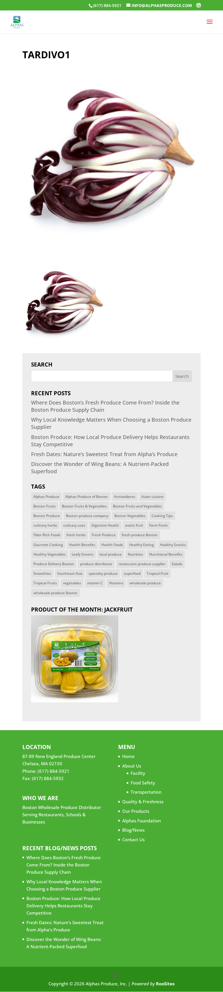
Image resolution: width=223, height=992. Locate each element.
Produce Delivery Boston (53, 563)
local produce (111, 554)
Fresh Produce (104, 534)
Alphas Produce (46, 496)
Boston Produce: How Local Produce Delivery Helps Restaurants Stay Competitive (63, 905)
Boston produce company (87, 515)
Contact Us (133, 839)
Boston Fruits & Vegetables (84, 506)
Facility (138, 773)
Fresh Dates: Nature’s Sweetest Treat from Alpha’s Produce (104, 454)
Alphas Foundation (141, 821)
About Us (131, 766)
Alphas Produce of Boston (86, 496)
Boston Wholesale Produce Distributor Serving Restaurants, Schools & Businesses (61, 814)
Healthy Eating (141, 544)
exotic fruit (134, 525)
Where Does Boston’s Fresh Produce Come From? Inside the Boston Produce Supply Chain (63, 865)
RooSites (165, 983)
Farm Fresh (158, 525)
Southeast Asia (69, 573)
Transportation (146, 792)
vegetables (72, 583)
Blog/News (133, 830)
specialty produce (103, 573)
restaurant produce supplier (142, 563)
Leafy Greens (82, 554)
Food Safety (143, 783)
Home (128, 756)
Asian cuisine (152, 496)
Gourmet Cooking (48, 544)
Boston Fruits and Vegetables (137, 506)
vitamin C (95, 583)
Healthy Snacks (173, 544)
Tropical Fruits (45, 583)
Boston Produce (46, 515)
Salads (177, 563)
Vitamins (116, 583)
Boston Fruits (44, 506)
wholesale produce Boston (55, 592)
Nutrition (135, 554)
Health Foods (112, 544)
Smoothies (42, 573)
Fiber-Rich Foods (46, 534)
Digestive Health (105, 525)
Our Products (135, 811)
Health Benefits (82, 544)
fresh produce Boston (140, 534)
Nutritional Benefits (165, 554)
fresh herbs (76, 534)
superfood (132, 573)
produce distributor (96, 563)
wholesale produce (145, 583)
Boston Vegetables (129, 515)
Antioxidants (124, 496)
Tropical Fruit (157, 573)
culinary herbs (45, 525)
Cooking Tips (162, 515)
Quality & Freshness (142, 801)
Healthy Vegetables (49, 554)
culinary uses (74, 525)
